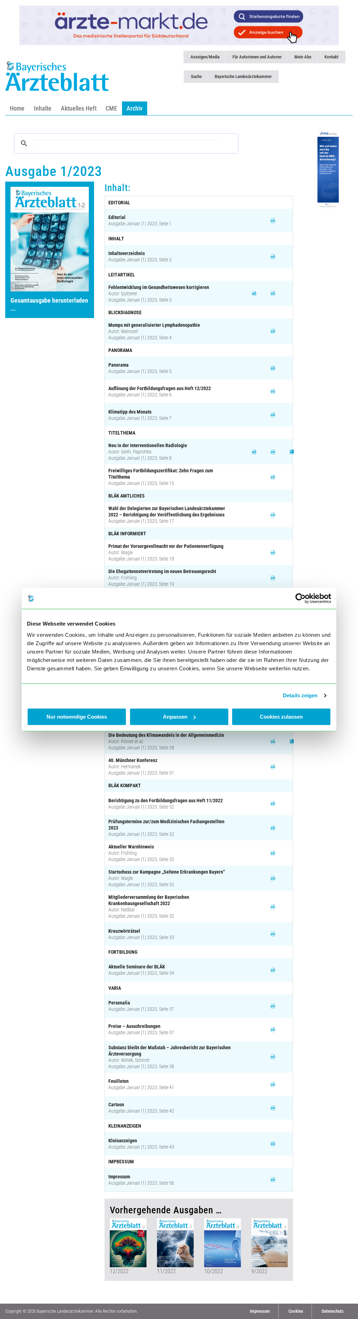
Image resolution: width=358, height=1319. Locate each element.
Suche (196, 76)
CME (111, 108)
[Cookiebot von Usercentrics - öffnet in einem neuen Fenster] (300, 598)
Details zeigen (300, 695)
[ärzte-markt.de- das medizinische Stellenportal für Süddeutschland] (179, 25)
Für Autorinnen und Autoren (256, 56)
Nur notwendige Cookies (76, 717)
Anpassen (175, 717)
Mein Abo (303, 56)
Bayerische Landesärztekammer (243, 76)
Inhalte (42, 108)
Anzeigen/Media (205, 56)
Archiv (135, 108)
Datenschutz (333, 1311)
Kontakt (331, 56)
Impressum (260, 1311)
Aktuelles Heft (78, 108)
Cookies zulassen (281, 717)
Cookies (295, 1311)
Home (17, 108)
